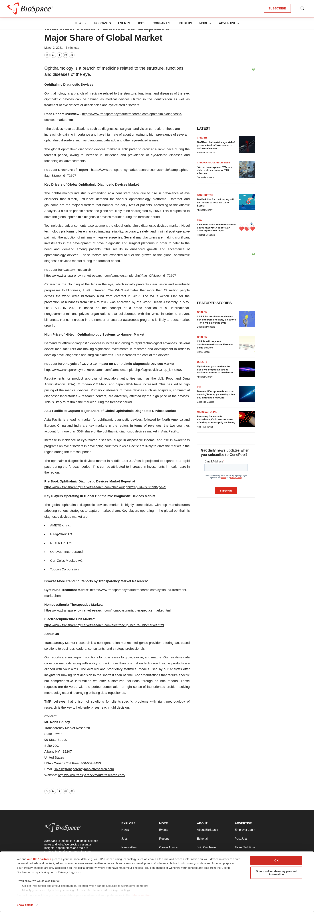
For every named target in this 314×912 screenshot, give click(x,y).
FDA (199, 220)
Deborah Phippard (206, 327)
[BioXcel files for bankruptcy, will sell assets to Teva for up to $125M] (247, 202)
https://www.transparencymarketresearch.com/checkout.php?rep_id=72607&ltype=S (105, 487)
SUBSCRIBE (277, 8)
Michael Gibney (204, 210)
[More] (85, 23)
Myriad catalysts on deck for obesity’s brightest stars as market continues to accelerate (215, 369)
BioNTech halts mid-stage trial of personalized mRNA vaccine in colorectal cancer (216, 145)
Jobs (141, 23)
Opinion (202, 312)
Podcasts (102, 23)
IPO (199, 387)
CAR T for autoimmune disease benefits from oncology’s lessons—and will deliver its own (216, 319)
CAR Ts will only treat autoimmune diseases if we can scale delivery (215, 344)
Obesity (202, 362)
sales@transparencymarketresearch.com (84, 769)
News (79, 23)
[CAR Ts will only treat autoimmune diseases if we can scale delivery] (247, 344)
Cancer (202, 137)
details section (141, 895)
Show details (25, 904)
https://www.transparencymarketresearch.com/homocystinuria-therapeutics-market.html (107, 610)
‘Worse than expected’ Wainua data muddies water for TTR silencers (214, 170)
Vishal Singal (203, 352)
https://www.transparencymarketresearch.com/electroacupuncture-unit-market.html (104, 625)
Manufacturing (207, 412)
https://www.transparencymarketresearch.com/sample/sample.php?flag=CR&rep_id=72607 (110, 275)
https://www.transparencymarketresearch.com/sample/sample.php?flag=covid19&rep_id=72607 (113, 370)
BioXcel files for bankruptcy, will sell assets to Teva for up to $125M (215, 202)
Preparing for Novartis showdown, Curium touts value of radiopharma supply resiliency (216, 419)
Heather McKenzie (206, 152)
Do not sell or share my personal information (276, 873)
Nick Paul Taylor (205, 427)
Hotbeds (185, 23)
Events (124, 23)
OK (276, 860)
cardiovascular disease (213, 162)
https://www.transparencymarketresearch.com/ (91, 775)
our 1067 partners (39, 859)
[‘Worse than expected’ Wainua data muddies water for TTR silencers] (247, 169)
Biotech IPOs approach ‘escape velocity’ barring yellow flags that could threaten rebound (216, 394)
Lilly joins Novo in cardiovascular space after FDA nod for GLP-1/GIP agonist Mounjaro (216, 227)
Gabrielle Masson (205, 177)
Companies (161, 23)
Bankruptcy (205, 195)
